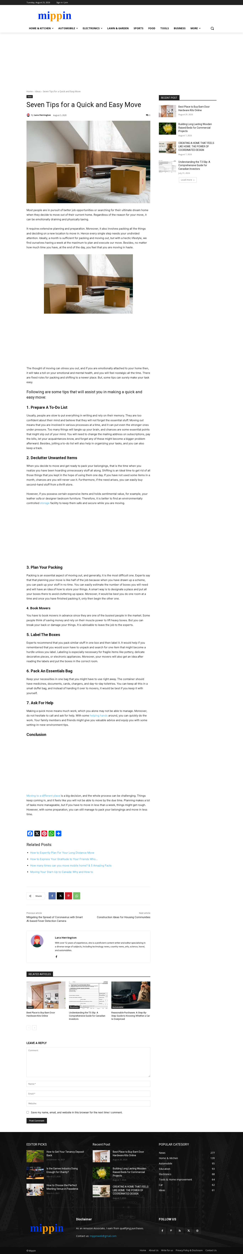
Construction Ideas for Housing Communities (123, 917)
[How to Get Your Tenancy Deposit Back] (35, 1156)
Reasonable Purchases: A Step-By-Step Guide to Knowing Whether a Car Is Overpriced (130, 1015)
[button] (212, 28)
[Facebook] (52, 895)
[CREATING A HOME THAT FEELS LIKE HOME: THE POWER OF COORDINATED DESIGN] (167, 147)
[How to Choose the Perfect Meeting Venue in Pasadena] (35, 1190)
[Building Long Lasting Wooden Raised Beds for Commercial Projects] (167, 129)
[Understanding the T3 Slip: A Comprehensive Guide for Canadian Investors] (88, 995)
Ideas (38, 91)
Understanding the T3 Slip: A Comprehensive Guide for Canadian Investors (87, 1015)
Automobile (117, 1007)
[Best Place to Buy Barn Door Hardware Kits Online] (46, 995)
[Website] (197, 1230)
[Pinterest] (68, 895)
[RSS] (179, 1230)
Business (74, 1007)
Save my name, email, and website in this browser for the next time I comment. (77, 1112)
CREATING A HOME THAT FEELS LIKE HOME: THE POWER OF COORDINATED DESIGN (196, 146)
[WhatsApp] (76, 895)
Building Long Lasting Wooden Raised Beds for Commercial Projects (195, 128)
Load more (186, 179)
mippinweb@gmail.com (103, 1236)
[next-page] (34, 1027)
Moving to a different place (43, 795)
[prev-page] (29, 1027)
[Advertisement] (121, 59)
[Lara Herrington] (29, 115)
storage (45, 503)
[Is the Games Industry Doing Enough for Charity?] (35, 1173)
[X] (60, 895)
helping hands (99, 715)
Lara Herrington (42, 115)
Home (30, 91)
